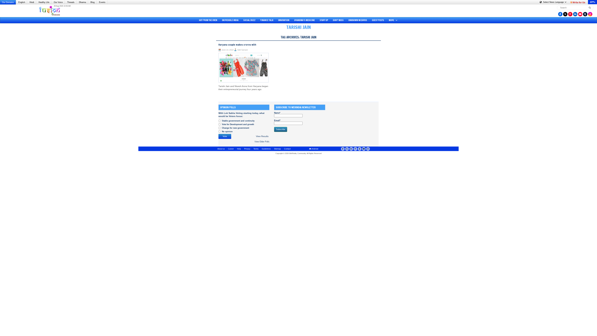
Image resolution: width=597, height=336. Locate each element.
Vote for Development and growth (238, 124)
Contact (287, 149)
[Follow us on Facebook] (560, 14)
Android (314, 149)
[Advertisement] (14, 80)
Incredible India (230, 20)
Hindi (32, 2)
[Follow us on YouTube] (580, 14)
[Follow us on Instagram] (590, 14)
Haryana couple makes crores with (237, 44)
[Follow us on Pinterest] (570, 14)
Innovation (283, 20)
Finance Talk (266, 20)
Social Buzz (249, 20)
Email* (277, 120)
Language (553, 2)
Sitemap (277, 149)
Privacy (247, 149)
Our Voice (58, 2)
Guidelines (266, 149)
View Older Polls (262, 141)
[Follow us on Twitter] (565, 14)
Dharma (82, 2)
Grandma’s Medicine (304, 20)
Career (231, 149)
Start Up (324, 20)
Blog (92, 2)
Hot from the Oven (208, 20)
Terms (256, 149)
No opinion (227, 131)
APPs (592, 2)
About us (221, 149)
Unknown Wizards (357, 20)
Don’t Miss (338, 20)
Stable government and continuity (238, 121)
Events (102, 2)
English (21, 2)
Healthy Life (44, 2)
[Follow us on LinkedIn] (575, 14)
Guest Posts (378, 20)
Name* (277, 113)
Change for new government (235, 128)
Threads (70, 2)
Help (239, 149)
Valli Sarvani (242, 50)
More (392, 20)
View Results (262, 136)
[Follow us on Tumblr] (585, 14)
